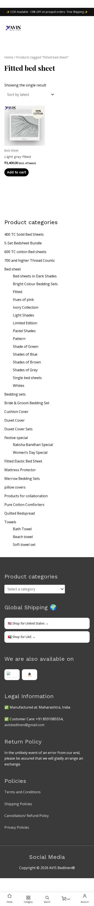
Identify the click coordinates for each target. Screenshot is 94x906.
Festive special (16, 437)
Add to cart (16, 172)
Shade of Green (25, 346)
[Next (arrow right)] (14, 888)
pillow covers (15, 487)
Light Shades (23, 315)
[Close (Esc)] (33, 882)
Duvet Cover (14, 420)
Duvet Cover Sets (18, 429)
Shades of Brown (27, 362)
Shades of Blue (25, 354)
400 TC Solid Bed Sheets (24, 234)
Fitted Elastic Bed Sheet (23, 461)
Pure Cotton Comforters (24, 504)
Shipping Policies (18, 804)
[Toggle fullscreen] (14, 882)
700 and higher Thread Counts (29, 260)
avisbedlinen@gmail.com (24, 724)
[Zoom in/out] (4, 882)
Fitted (17, 291)
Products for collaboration (26, 496)
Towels (10, 522)
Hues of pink (23, 299)
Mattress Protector (20, 469)
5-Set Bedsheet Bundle (23, 243)
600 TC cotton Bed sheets (25, 251)
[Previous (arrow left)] (4, 888)
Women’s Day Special (30, 452)
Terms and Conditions (22, 792)
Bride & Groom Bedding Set (26, 403)
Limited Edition (25, 323)
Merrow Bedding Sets (22, 478)
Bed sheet (12, 269)
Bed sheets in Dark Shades (35, 276)
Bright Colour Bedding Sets (35, 284)
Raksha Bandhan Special (33, 444)
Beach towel (23, 536)
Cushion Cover (16, 411)
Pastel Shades (24, 330)
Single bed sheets (27, 377)
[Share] (23, 882)
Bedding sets (15, 394)
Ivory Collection (25, 307)
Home (8, 57)
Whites (18, 385)
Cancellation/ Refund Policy (26, 815)
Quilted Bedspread (19, 513)
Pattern (19, 338)
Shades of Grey (25, 370)
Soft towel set (24, 544)
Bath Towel (22, 529)
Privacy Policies (16, 827)
